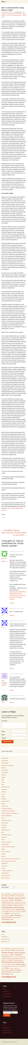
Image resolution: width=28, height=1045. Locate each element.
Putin (20, 13)
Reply (12, 603)
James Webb (5, 822)
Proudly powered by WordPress (9, 1041)
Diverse (3, 796)
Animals (3, 767)
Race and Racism (6, 851)
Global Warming (7, 907)
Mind (3, 832)
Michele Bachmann (16, 911)
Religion (12, 915)
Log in (3, 934)
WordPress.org (5, 941)
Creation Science (6, 902)
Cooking (4, 791)
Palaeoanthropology (6, 842)
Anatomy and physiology (8, 765)
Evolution (10, 905)
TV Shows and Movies (7, 870)
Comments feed (5, 939)
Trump (7, 15)
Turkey (3, 868)
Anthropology (5, 770)
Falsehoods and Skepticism (8, 810)
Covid (3, 794)
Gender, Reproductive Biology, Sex (10, 813)
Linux (10, 911)
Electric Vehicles (5, 801)
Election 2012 (10, 903)
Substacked (4, 863)
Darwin (13, 902)
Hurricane (12, 909)
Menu (3, 1)
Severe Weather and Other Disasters (11, 858)
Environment (5, 806)
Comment (5, 721)
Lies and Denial (5, 911)
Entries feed (4, 936)
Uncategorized (5, 873)
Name (3, 731)
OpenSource (23, 911)
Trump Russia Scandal (15, 15)
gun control (4, 909)
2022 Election (5, 760)
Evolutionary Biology (7, 808)
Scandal (4, 15)
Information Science (6, 820)
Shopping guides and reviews (9, 861)
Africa (3, 893)
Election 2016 (17, 903)
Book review (7, 895)
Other (3, 839)
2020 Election (5, 758)
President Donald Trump (13, 13)
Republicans (18, 915)
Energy (3, 803)
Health (8, 909)
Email (3, 734)
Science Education (7, 917)
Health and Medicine (7, 815)
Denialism (17, 902)
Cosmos (11, 900)
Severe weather (16, 917)
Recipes (4, 854)
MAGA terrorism (5, 830)
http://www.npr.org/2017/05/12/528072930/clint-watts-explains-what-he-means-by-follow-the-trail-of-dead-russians (18, 595)
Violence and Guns (6, 875)
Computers (4, 789)
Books (3, 782)
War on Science (5, 877)
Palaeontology (5, 844)
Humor (3, 818)
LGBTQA (4, 827)
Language (4, 825)
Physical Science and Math (8, 846)
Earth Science (22, 902)
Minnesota (4, 837)
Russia (24, 13)
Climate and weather (19, 895)
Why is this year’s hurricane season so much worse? (14, 534)
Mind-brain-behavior (7, 834)
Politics (3, 849)
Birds (3, 779)
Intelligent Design (20, 909)
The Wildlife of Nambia (10, 530)
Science (3, 856)
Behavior (4, 775)
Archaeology (5, 772)
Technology (4, 866)
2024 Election (5, 763)
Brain (3, 784)
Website (4, 738)
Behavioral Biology (20, 948)
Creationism (18, 900)
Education (4, 798)
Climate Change (5, 787)
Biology (3, 777)
